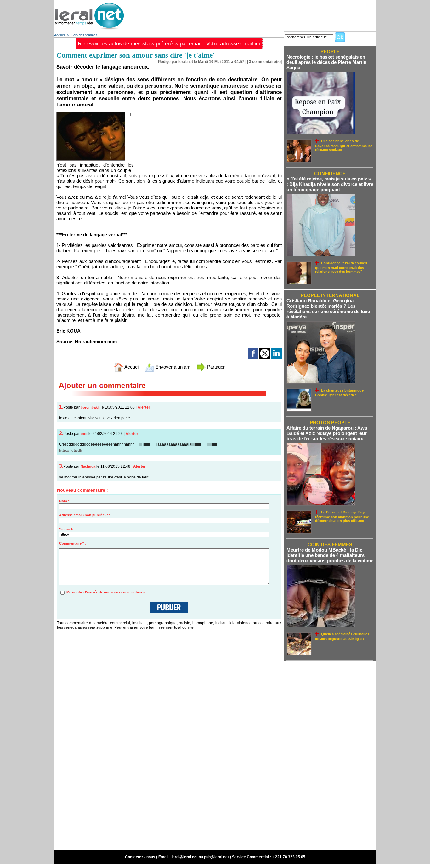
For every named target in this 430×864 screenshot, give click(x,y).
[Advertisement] (261, 14)
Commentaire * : (72, 543)
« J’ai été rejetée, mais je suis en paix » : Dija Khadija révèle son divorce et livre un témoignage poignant (329, 184)
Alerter (144, 407)
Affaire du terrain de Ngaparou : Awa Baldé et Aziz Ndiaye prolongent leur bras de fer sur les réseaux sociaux (326, 433)
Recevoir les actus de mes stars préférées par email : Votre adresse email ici (169, 44)
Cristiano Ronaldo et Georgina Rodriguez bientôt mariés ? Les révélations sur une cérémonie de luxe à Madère (328, 308)
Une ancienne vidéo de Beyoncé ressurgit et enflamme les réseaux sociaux (343, 145)
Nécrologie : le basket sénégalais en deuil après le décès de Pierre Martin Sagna (326, 62)
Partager (215, 366)
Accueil (59, 35)
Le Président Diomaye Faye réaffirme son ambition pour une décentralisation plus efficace (342, 516)
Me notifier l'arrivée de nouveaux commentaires (105, 592)
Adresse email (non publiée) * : (84, 515)
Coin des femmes (84, 35)
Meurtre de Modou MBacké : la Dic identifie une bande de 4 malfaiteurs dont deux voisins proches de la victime (329, 555)
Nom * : (65, 501)
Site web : (67, 529)
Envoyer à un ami (172, 366)
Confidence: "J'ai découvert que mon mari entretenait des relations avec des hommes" (341, 267)
